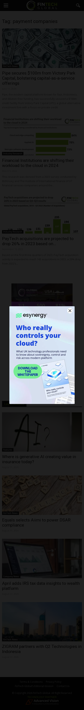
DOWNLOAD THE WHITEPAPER (28, 371)
